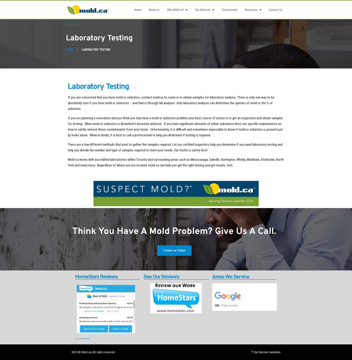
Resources (251, 10)
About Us (154, 10)
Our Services (202, 10)
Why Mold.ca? (175, 10)
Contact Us (275, 10)
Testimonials (229, 10)
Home (137, 10)
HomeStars (86, 339)
